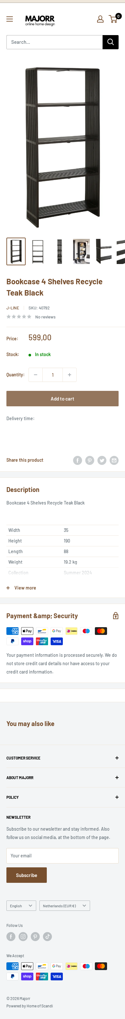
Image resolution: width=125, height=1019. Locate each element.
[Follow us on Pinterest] (35, 936)
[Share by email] (114, 460)
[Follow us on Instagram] (23, 936)
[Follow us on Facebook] (10, 936)
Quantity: (15, 374)
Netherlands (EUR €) (59, 905)
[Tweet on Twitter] (101, 460)
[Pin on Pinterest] (89, 460)
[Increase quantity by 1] (69, 375)
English (16, 905)
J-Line (12, 307)
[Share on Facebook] (77, 460)
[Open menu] (9, 19)
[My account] (100, 19)
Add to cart (62, 398)
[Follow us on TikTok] (47, 936)
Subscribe (26, 875)
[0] (113, 19)
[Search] (111, 42)
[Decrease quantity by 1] (35, 375)
